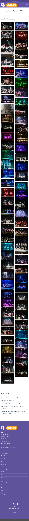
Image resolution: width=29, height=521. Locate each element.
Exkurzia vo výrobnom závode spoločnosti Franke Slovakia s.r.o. (13, 412)
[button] (27, 5)
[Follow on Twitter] (15, 504)
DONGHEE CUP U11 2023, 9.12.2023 (11, 403)
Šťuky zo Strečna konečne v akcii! (10, 398)
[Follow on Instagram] (13, 504)
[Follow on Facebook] (11, 504)
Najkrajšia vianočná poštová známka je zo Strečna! (12, 407)
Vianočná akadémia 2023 (8, 401)
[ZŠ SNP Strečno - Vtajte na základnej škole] (9, 4)
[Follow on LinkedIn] (17, 504)
